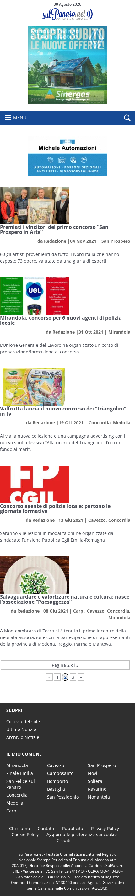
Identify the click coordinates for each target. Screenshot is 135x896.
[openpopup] (127, 118)
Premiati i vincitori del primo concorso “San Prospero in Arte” (54, 230)
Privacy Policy (105, 828)
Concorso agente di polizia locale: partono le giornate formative (55, 509)
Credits (64, 840)
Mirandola (119, 332)
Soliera (95, 781)
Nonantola (99, 797)
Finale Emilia (19, 773)
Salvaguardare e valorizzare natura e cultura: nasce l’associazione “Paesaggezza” (64, 599)
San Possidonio (63, 797)
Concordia (100, 423)
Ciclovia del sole (23, 721)
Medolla (121, 423)
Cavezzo (97, 520)
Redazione (55, 241)
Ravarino (97, 789)
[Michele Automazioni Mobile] (67, 156)
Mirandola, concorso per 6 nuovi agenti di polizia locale (61, 320)
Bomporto (57, 781)
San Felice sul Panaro (20, 784)
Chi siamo (19, 828)
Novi (92, 773)
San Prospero (115, 241)
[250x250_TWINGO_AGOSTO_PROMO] (67, 103)
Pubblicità (72, 828)
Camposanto (60, 773)
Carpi (78, 611)
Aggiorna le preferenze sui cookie (81, 834)
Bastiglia (56, 789)
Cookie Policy (25, 834)
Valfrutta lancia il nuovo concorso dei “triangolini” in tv (63, 411)
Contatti (46, 828)
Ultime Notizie (21, 729)
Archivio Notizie (22, 737)
